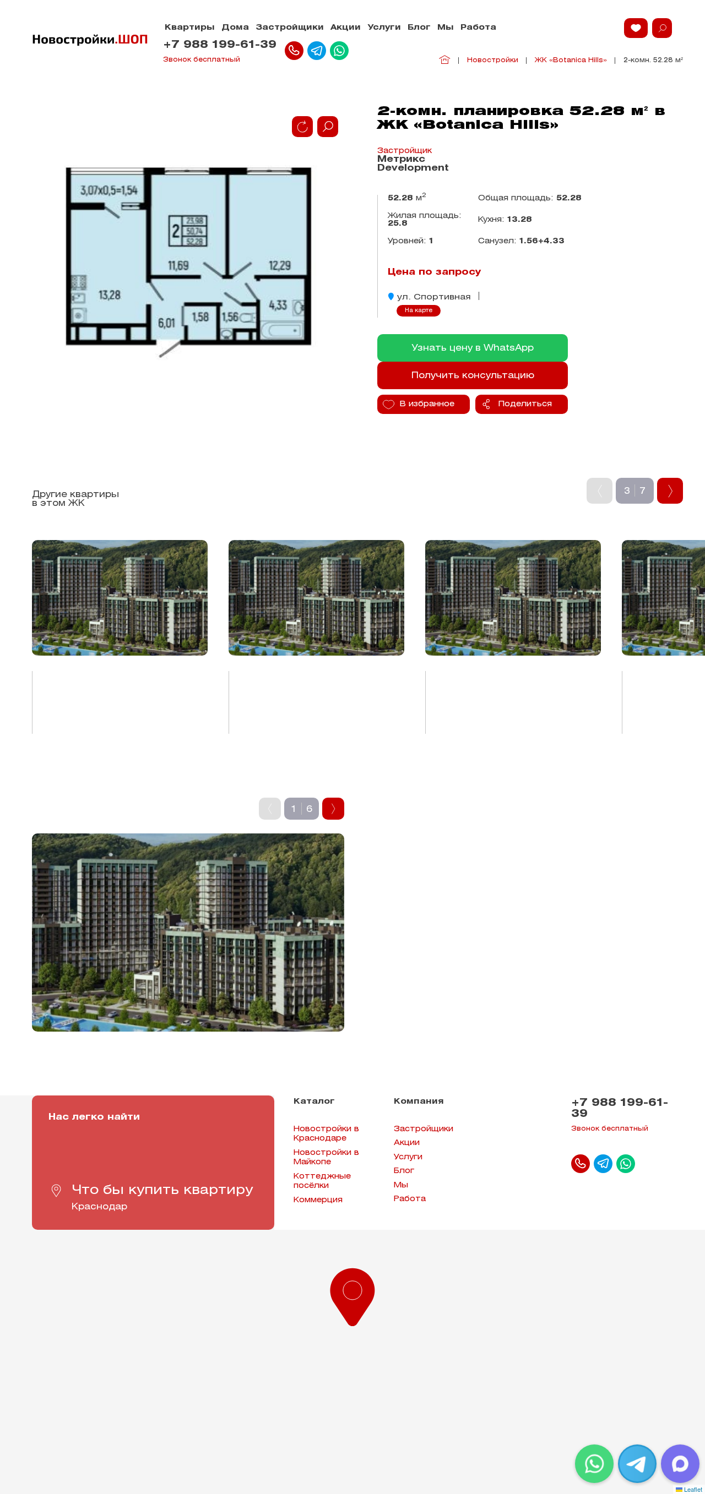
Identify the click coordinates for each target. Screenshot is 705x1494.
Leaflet (692, 1489)
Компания (419, 1101)
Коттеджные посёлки (322, 1181)
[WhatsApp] (594, 1463)
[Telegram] (637, 1463)
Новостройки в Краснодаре (326, 1134)
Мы (445, 27)
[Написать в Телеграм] (316, 50)
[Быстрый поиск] (662, 28)
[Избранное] (636, 28)
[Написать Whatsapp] (339, 50)
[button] (352, 1294)
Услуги (384, 27)
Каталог (314, 1101)
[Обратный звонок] (294, 50)
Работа (478, 27)
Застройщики (290, 27)
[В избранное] (170, 538)
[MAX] (680, 1463)
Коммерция (318, 1200)
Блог (419, 27)
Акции (345, 27)
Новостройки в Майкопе (326, 1157)
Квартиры (190, 27)
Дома (235, 27)
